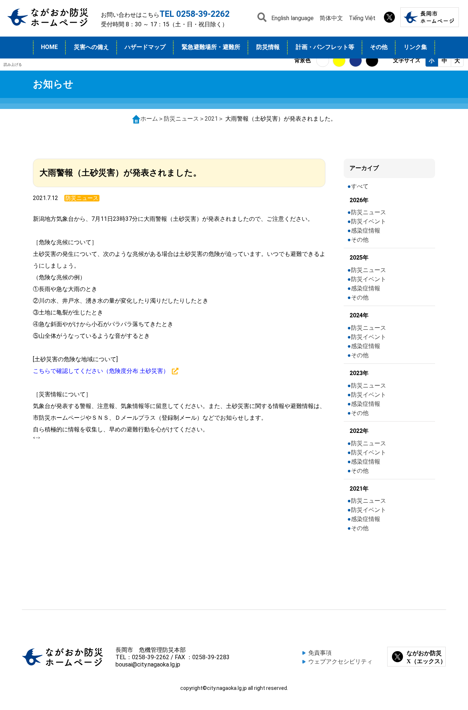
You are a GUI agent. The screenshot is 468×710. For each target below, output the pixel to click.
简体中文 (331, 18)
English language (292, 18)
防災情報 (268, 47)
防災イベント (368, 221)
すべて (360, 186)
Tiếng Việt (362, 18)
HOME (49, 47)
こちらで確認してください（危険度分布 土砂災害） (101, 370)
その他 (379, 47)
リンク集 (415, 47)
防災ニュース (181, 118)
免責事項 (320, 652)
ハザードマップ (145, 47)
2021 (211, 118)
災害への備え (91, 47)
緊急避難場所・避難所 (211, 47)
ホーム (149, 118)
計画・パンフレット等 (325, 47)
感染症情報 (365, 230)
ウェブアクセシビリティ (340, 661)
